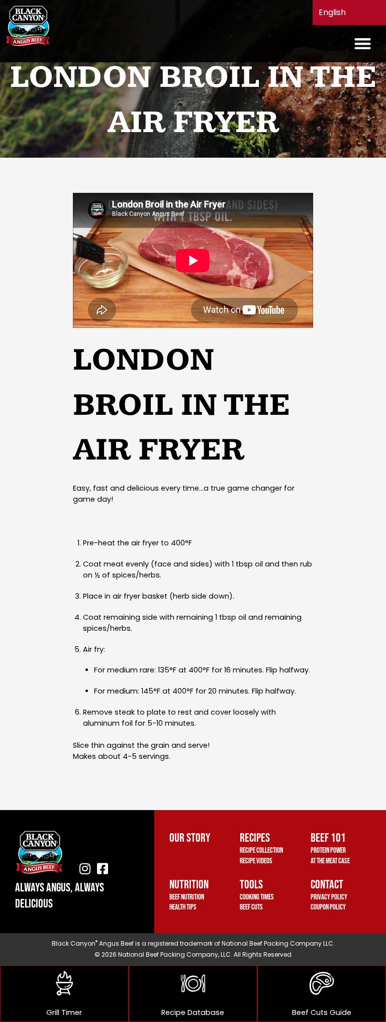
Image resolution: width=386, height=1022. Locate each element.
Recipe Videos (256, 861)
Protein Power (328, 850)
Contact (327, 884)
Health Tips (183, 907)
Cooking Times (257, 897)
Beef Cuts (251, 907)
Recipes (255, 838)
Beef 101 (328, 838)
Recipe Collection (261, 850)
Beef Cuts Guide (321, 1012)
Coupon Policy (328, 907)
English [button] (332, 12)
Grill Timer (64, 1012)
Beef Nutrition (186, 897)
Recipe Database (192, 1012)
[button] (363, 44)
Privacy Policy (329, 897)
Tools (251, 884)
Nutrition (189, 884)
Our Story (189, 838)
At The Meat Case (330, 861)
